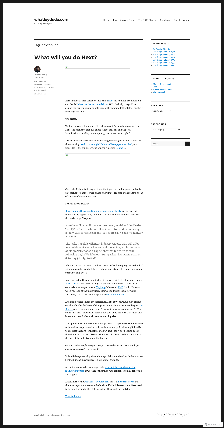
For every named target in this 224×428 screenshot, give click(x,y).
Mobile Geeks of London (163, 89)
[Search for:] (168, 144)
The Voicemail (159, 92)
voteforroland (40, 90)
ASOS (120, 287)
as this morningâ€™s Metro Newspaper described (106, 144)
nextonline (51, 87)
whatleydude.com (51, 19)
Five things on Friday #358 (164, 60)
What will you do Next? (65, 57)
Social (177, 20)
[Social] (181, 415)
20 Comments (40, 94)
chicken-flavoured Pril (96, 381)
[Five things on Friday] (165, 415)
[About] (186, 415)
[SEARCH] (187, 144)
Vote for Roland (73, 396)
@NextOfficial (72, 283)
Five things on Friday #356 (164, 65)
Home (106, 20)
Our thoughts (40, 81)
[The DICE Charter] (170, 415)
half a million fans (115, 294)
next (44, 87)
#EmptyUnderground (162, 84)
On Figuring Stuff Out (161, 49)
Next (110, 100)
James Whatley (40, 75)
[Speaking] (175, 415)
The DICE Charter (147, 20)
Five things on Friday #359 (164, 57)
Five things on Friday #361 (164, 52)
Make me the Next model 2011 (93, 104)
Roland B (120, 148)
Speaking (165, 20)
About (186, 20)
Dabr (155, 87)
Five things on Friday (124, 20)
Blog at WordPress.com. (61, 415)
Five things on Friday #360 (164, 54)
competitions (40, 85)
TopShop (101, 287)
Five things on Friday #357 (164, 63)
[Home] (159, 415)
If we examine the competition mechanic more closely (93, 211)
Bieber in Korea (126, 381)
